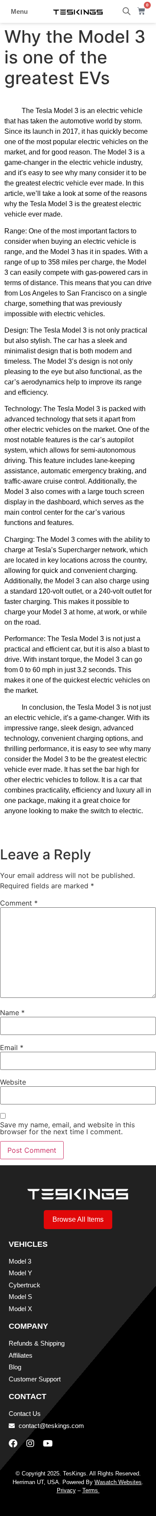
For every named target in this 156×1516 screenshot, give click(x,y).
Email (11, 1047)
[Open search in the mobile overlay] (126, 11)
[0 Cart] (141, 11)
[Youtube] (47, 1443)
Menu (19, 11)
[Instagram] (30, 1443)
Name (12, 1012)
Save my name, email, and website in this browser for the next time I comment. (67, 1128)
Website (13, 1082)
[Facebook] (13, 1443)
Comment (19, 903)
